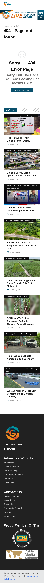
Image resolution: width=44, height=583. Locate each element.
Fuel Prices (17, 334)
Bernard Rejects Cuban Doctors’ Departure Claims (21, 209)
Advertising (9, 463)
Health (19, 185)
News (34, 116)
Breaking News (10, 116)
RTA (7, 372)
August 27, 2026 (15, 144)
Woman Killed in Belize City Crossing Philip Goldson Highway (21, 394)
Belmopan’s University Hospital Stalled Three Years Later (22, 245)
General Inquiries (11, 496)
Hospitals (16, 220)
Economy (9, 334)
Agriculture (9, 258)
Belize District (17, 369)
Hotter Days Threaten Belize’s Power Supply (18, 139)
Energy (19, 116)
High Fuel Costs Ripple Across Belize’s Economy (20, 357)
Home (6, 26)
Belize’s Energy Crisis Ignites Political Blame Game (22, 174)
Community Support (13, 508)
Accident (8, 369)
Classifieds (9, 482)
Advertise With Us (18, 458)
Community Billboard (13, 474)
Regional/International (12, 188)
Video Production (11, 467)
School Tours (10, 516)
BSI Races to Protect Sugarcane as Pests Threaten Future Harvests (20, 321)
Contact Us (13, 492)
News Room (9, 500)
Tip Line (7, 512)
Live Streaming (10, 470)
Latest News (27, 116)
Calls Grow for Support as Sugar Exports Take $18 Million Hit (21, 283)
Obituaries (8, 478)
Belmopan (9, 220)
